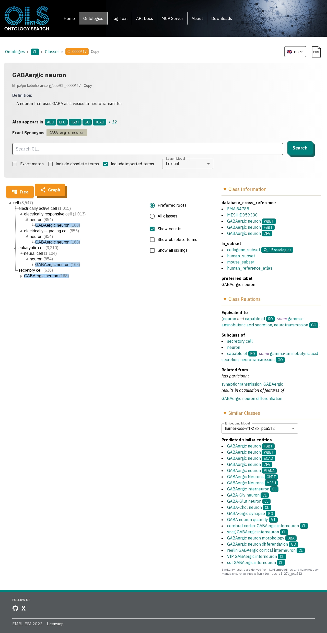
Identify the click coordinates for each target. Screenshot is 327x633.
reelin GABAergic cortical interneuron (265, 550)
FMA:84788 (238, 208)
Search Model (175, 158)
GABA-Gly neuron (247, 495)
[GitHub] (15, 608)
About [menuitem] (197, 18)
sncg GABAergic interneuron (256, 531)
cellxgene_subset (243, 249)
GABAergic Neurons (251, 476)
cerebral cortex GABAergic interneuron (266, 525)
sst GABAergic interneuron (255, 562)
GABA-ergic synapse (250, 513)
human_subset (241, 255)
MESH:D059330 (242, 214)
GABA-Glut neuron (247, 501)
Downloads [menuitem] (221, 18)
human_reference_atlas (249, 268)
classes (52, 51)
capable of (255, 318)
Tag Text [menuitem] (120, 18)
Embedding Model (237, 423)
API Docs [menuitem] (144, 18)
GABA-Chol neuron (248, 507)
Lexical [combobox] (172, 163)
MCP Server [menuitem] (172, 18)
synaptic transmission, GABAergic (252, 384)
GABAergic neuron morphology (261, 537)
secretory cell (240, 341)
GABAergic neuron (244, 221)
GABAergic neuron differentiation (251, 398)
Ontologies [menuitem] (93, 18)
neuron (229, 318)
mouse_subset (240, 261)
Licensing (55, 623)
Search (300, 148)
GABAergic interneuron (251, 488)
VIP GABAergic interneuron (255, 556)
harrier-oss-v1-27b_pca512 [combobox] (250, 428)
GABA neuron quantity (251, 519)
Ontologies (15, 51)
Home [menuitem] (69, 18)
